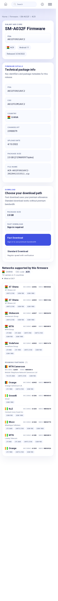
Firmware (14, 17)
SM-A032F (24, 17)
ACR (34, 17)
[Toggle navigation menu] (50, 4)
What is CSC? (9, 278)
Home (4, 17)
